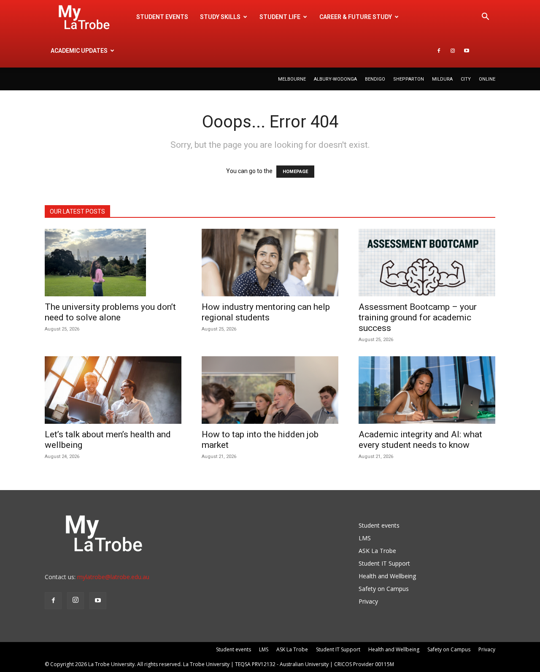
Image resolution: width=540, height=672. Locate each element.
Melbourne (292, 79)
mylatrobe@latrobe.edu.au (113, 577)
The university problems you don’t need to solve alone (110, 312)
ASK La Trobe (377, 551)
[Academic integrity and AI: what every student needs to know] (427, 390)
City (466, 79)
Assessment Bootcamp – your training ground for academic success (418, 317)
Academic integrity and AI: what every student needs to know (420, 439)
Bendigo (375, 79)
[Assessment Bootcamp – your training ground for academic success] (427, 262)
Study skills (220, 17)
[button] (485, 18)
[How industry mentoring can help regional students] (270, 262)
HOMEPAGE (295, 171)
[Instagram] (452, 51)
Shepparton (408, 79)
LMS (365, 538)
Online (487, 79)
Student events (162, 17)
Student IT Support (384, 563)
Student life (279, 17)
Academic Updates (79, 50)
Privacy (368, 601)
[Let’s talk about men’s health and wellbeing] (113, 390)
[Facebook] (438, 51)
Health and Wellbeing (387, 576)
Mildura (442, 79)
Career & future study (355, 17)
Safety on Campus (384, 589)
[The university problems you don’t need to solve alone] (113, 262)
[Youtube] (466, 51)
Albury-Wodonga (335, 79)
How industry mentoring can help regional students (266, 312)
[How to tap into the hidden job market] (270, 390)
